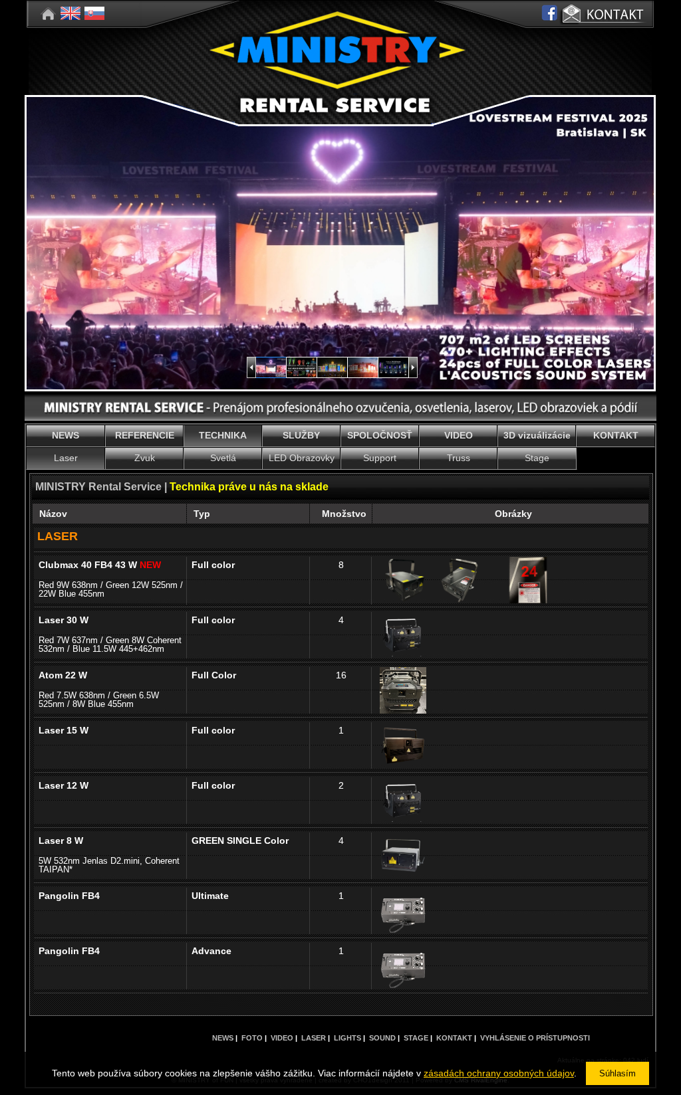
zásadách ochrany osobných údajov (499, 1073)
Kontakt (454, 1038)
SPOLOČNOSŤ (379, 435)
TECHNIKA (223, 435)
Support (379, 457)
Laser (66, 457)
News (222, 1038)
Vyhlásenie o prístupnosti (535, 1038)
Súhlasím (617, 1073)
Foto (252, 1038)
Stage (537, 457)
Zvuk (144, 457)
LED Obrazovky (302, 457)
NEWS (65, 435)
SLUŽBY (301, 435)
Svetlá (223, 457)
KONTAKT (615, 435)
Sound (382, 1038)
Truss (458, 457)
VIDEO (458, 435)
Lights (347, 1038)
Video (282, 1038)
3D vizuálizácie (537, 435)
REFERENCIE (144, 435)
